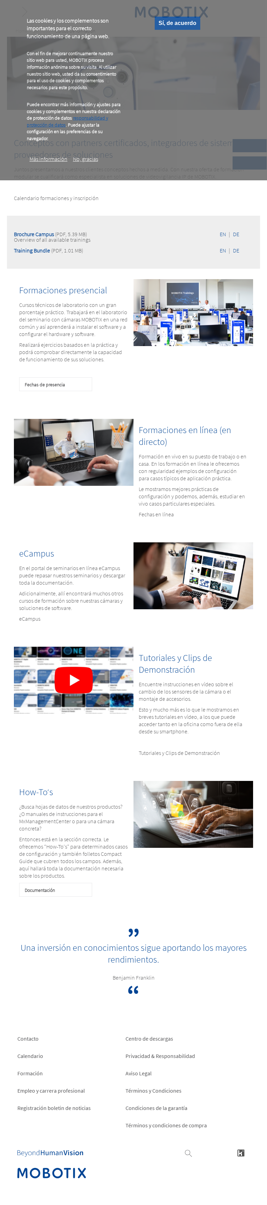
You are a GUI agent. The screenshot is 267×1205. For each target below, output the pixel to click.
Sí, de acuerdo (177, 23)
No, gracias (85, 158)
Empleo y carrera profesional (51, 1090)
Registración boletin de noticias (54, 1107)
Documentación (40, 890)
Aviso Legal (139, 1073)
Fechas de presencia (45, 384)
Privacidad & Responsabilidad (160, 1055)
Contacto (28, 1038)
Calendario (30, 1055)
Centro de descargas (149, 1038)
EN (223, 234)
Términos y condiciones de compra (166, 1125)
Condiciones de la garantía (156, 1107)
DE (236, 234)
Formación (30, 1073)
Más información (48, 158)
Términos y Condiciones (153, 1090)
